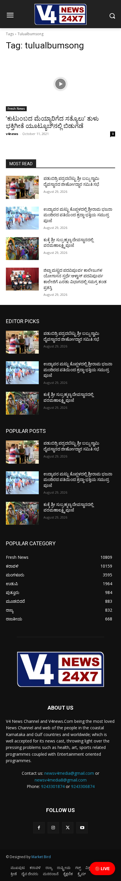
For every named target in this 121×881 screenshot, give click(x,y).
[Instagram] (53, 827)
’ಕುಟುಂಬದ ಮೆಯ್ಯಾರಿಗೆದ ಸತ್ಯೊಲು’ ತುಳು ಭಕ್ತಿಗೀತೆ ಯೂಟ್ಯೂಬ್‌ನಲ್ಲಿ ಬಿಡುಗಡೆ (52, 122)
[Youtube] (82, 827)
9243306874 (83, 786)
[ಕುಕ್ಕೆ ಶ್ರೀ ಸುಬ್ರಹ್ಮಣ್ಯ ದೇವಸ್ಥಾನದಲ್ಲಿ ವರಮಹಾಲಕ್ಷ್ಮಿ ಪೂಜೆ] (22, 248)
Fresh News (16, 109)
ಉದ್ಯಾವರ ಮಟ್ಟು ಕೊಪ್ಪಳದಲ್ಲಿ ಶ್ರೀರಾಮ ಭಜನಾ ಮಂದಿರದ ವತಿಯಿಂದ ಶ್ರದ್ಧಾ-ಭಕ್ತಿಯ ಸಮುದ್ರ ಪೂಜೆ (77, 215)
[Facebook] (39, 827)
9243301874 (53, 786)
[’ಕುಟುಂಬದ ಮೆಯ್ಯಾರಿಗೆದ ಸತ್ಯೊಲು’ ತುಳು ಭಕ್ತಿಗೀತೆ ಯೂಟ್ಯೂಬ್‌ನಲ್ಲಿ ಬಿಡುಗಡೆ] (60, 84)
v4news (12, 133)
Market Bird (41, 856)
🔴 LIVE (102, 868)
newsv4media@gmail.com (69, 773)
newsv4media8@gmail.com (61, 780)
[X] (67, 827)
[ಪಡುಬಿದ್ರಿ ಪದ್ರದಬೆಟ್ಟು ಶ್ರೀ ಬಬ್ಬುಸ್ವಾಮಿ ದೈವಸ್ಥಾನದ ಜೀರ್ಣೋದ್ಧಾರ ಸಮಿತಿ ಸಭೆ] (22, 187)
